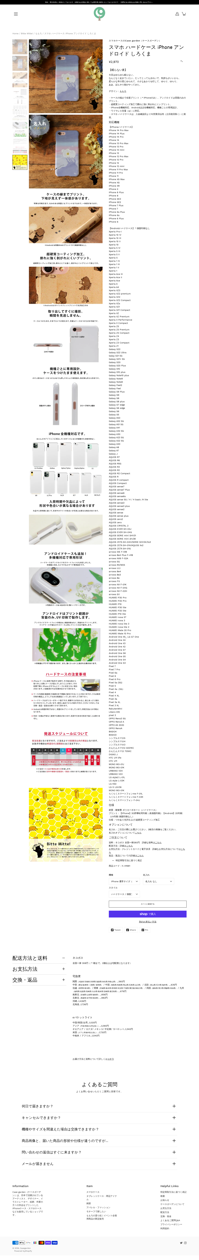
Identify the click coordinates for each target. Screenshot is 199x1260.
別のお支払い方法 (147, 921)
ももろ (123, 91)
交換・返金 (165, 1216)
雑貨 (88, 1203)
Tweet (117, 930)
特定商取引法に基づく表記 (129, 860)
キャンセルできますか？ (41, 1117)
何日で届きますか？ (37, 1106)
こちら (138, 832)
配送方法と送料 (29, 958)
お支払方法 (24, 969)
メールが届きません (38, 1163)
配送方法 (164, 1212)
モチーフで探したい (96, 1211)
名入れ (146, 875)
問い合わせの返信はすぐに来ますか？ (52, 1152)
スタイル (113, 887)
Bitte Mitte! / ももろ (31, 33)
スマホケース (93, 1192)
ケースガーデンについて (172, 1204)
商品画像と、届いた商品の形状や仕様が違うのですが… (65, 1140)
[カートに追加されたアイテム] (184, 13)
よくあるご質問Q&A (170, 1220)
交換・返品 (24, 979)
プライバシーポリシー (171, 1224)
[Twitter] (181, 1243)
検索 (162, 1196)
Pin (146, 930)
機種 (111, 875)
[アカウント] (177, 13)
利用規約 (164, 1228)
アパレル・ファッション (98, 1207)
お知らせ (164, 1200)
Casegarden (25, 1248)
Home (15, 33)
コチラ (110, 1059)
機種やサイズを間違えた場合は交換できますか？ (60, 1129)
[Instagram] (185, 1243)
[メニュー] (15, 14)
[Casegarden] (99, 14)
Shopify (28, 1251)
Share (133, 930)
